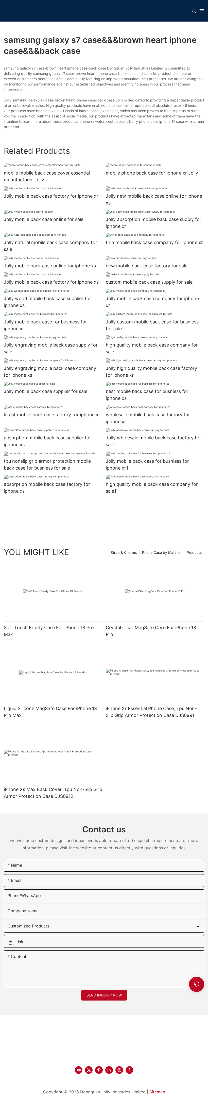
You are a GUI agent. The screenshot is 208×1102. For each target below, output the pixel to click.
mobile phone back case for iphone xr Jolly (152, 173)
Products (194, 552)
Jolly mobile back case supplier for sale (45, 391)
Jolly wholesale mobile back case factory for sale (153, 441)
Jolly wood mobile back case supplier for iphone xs (47, 302)
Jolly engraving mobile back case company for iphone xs (50, 372)
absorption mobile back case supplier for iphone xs (47, 441)
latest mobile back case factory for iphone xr (52, 414)
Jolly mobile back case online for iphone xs (50, 265)
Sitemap (157, 1091)
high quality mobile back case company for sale (152, 348)
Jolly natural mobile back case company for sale (50, 246)
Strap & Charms (124, 552)
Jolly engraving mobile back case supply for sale (51, 348)
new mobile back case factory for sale (146, 265)
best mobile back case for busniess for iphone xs (147, 395)
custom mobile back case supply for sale (149, 282)
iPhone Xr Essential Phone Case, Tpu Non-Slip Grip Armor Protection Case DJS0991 (151, 712)
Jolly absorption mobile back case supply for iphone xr (153, 223)
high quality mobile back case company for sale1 (152, 487)
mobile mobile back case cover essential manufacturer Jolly (47, 176)
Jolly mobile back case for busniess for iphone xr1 (147, 464)
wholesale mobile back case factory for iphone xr (148, 418)
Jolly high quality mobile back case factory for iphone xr (151, 372)
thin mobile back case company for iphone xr (154, 242)
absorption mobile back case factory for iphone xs (47, 487)
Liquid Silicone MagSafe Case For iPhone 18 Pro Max (50, 712)
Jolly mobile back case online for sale (43, 219)
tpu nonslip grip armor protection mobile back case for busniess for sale (47, 464)
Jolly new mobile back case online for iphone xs (154, 199)
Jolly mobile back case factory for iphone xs (51, 282)
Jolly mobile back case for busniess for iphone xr (45, 325)
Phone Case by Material (161, 552)
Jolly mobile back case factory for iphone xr (51, 196)
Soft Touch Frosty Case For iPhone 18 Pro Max (49, 631)
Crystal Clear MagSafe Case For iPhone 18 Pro (151, 631)
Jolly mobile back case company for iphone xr (152, 302)
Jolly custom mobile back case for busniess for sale (152, 325)
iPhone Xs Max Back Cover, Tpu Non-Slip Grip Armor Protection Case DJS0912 (53, 793)
